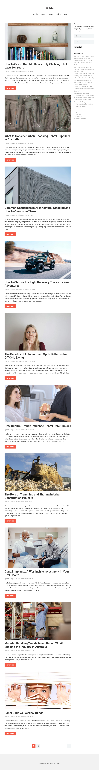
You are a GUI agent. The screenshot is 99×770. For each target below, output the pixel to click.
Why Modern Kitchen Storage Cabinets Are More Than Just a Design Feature (83, 63)
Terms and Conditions (80, 119)
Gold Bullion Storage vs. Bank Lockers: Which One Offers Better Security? (84, 89)
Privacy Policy (78, 116)
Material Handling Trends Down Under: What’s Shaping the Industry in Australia (34, 645)
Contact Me (77, 114)
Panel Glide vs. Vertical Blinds (24, 713)
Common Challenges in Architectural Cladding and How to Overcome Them (83, 104)
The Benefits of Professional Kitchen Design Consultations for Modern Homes (84, 69)
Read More (10, 88)
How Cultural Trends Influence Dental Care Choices (38, 426)
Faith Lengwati (10, 71)
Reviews (19, 71)
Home (76, 112)
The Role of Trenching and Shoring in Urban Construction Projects (33, 496)
